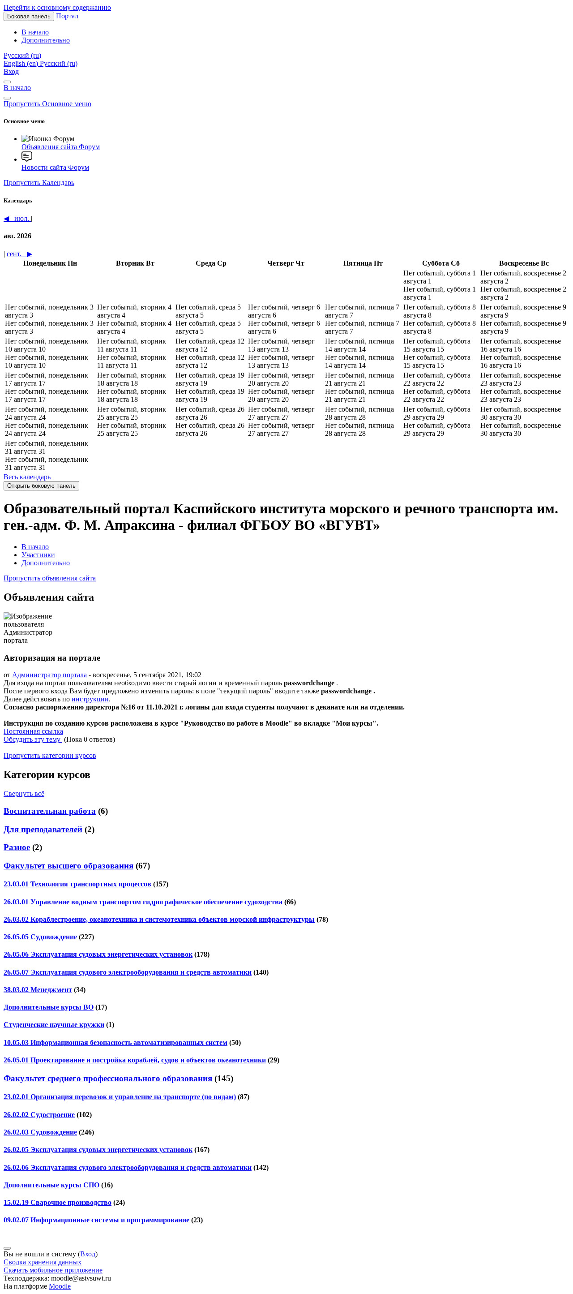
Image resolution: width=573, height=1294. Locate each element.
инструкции (90, 699)
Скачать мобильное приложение (53, 1270)
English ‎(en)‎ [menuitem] (22, 63)
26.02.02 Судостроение (39, 1114)
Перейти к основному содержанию (57, 7)
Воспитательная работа (50, 811)
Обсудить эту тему (33, 739)
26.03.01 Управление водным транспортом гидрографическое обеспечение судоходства (143, 902)
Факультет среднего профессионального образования (108, 1078)
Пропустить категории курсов (50, 755)
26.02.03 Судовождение (40, 1132)
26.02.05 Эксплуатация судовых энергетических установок (98, 1149)
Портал (67, 16)
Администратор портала (49, 675)
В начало (17, 87)
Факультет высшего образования (68, 865)
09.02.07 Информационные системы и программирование (96, 1220)
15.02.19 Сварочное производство (57, 1202)
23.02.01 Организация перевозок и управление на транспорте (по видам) (120, 1097)
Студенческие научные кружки (54, 1024)
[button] (22, 55)
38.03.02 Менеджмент (38, 989)
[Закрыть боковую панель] (7, 98)
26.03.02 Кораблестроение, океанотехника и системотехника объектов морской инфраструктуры (159, 919)
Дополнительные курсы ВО (49, 1007)
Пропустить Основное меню (47, 103)
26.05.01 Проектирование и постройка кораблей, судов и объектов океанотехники (135, 1060)
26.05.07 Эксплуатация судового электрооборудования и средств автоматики (128, 972)
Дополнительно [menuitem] (45, 40)
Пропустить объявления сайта (50, 578)
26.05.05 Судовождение (40, 937)
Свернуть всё (24, 793)
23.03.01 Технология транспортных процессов (77, 884)
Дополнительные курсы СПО (51, 1185)
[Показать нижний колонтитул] (7, 1248)
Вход (11, 71)
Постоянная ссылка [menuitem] (33, 731)
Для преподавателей (43, 829)
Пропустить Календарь (39, 182)
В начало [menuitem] (35, 32)
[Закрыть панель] (7, 82)
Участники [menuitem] (38, 555)
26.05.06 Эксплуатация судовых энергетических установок (98, 954)
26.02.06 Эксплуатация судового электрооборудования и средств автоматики (128, 1167)
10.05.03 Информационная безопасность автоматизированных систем (115, 1042)
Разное (17, 847)
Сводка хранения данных (42, 1262)
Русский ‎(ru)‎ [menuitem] (58, 63)
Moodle (60, 1286)
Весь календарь (27, 477)
